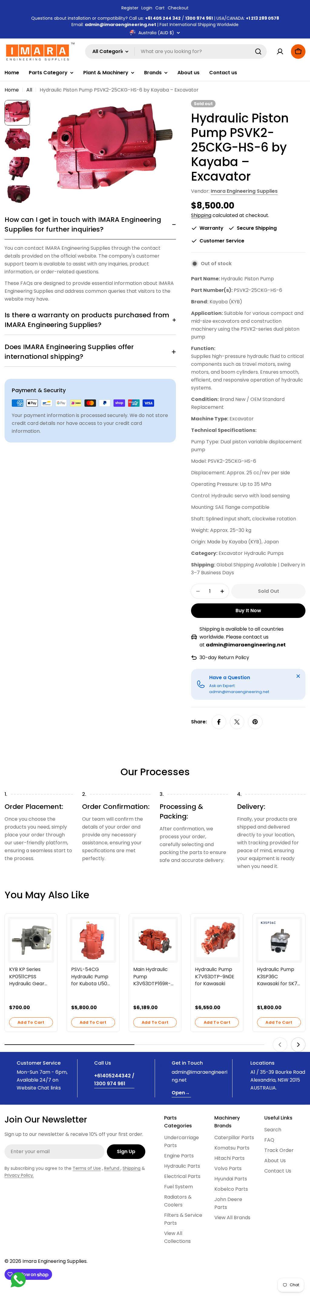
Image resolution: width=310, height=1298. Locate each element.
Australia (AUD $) (156, 33)
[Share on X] (237, 722)
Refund (112, 1168)
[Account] (280, 51)
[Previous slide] (280, 1044)
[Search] (258, 51)
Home (12, 89)
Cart (160, 8)
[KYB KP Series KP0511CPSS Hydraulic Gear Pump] (31, 940)
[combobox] (176, 51)
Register (129, 8)
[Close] (298, 676)
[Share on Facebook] (219, 722)
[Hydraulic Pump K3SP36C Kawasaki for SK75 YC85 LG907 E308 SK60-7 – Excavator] (279, 940)
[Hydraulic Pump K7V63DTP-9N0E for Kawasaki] (217, 938)
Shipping (201, 215)
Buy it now (248, 610)
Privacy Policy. (19, 1175)
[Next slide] (298, 1044)
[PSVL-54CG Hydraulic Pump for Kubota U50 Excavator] (93, 940)
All (29, 89)
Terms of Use (87, 1168)
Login (146, 8)
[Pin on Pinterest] (255, 722)
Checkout (178, 8)
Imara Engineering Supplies (244, 191)
